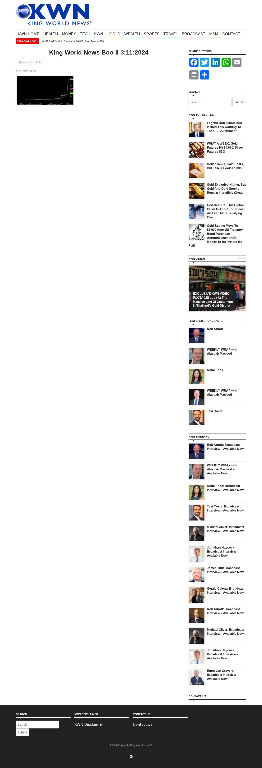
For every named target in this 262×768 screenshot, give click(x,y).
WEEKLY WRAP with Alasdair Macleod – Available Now (222, 469)
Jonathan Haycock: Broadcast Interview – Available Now (222, 551)
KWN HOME (28, 34)
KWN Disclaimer (88, 724)
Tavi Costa (214, 411)
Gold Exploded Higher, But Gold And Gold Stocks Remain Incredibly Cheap (226, 188)
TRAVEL (170, 34)
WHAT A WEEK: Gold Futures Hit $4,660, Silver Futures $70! (72, 41)
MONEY (69, 34)
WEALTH (132, 34)
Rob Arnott (215, 329)
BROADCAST (193, 34)
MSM (213, 34)
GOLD (114, 34)
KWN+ (99, 34)
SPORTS (151, 34)
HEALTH (50, 34)
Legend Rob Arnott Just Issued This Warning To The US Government (224, 127)
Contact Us (142, 724)
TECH (85, 34)
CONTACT (231, 34)
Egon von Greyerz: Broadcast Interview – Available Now (222, 674)
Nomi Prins (215, 370)
